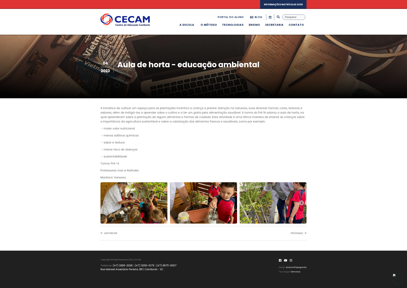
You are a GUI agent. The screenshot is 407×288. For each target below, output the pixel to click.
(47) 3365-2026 (123, 265)
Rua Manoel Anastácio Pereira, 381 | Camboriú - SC (131, 269)
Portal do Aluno (231, 17)
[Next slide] (301, 202)
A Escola (186, 25)
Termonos (295, 271)
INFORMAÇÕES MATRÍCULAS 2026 (283, 4)
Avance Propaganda (296, 267)
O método (209, 25)
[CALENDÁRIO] (270, 17)
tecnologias (233, 25)
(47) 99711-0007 (166, 265)
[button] (108, 233)
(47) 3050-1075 (144, 265)
